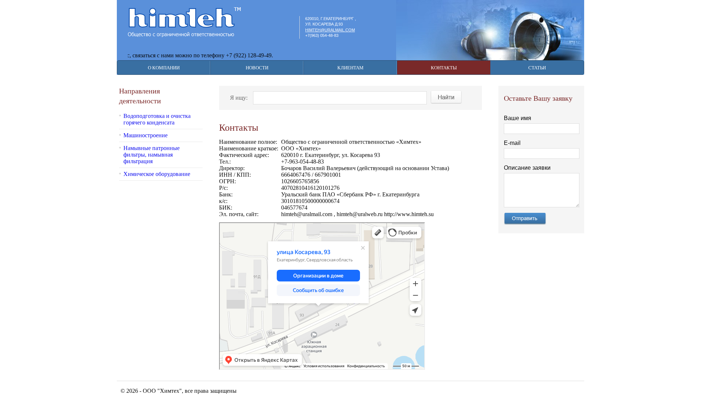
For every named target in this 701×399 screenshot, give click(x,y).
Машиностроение (145, 135)
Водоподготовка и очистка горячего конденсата (157, 119)
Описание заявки (527, 168)
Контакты (444, 67)
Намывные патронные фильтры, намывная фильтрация (151, 154)
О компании (164, 67)
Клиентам (350, 67)
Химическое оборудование (156, 174)
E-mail (512, 143)
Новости (257, 67)
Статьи (537, 67)
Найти (446, 97)
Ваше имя (517, 118)
